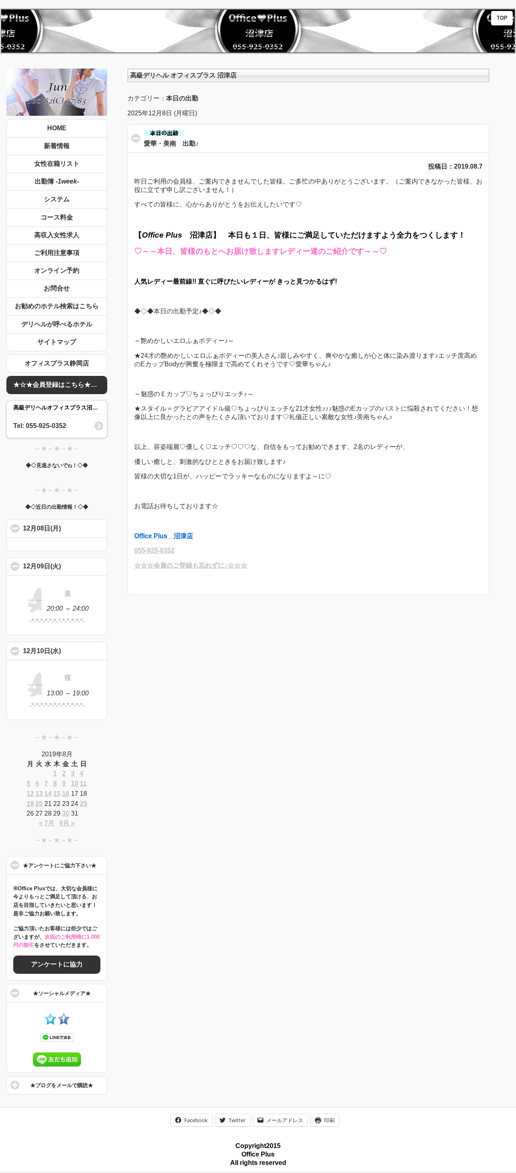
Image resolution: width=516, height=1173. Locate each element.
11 (83, 783)
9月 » (67, 823)
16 (65, 793)
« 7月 (46, 823)
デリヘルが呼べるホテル (56, 324)
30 (65, 813)
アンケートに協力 (57, 964)
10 (74, 783)
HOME (57, 128)
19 (30, 803)
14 (48, 793)
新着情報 (57, 145)
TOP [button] (502, 18)
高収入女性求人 (56, 235)
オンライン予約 (56, 270)
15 (56, 793)
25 (83, 803)
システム (57, 199)
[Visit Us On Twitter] (50, 1022)
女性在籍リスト (56, 163)
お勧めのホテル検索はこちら (57, 306)
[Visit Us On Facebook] (63, 1022)
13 (39, 793)
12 (30, 793)
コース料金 (57, 217)
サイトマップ (56, 341)
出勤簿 (57, 181)
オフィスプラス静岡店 (57, 363)
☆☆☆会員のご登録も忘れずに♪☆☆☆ (190, 565)
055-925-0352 (154, 550)
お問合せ (57, 288)
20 (39, 803)
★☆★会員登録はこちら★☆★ (58, 384)
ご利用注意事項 (56, 252)
